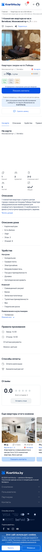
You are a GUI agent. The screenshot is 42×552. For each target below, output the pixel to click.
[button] (32, 430)
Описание (16, 123)
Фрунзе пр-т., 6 (9, 447)
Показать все (7, 317)
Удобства (28, 123)
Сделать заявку (23, 111)
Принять (11, 548)
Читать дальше (7, 213)
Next (37, 45)
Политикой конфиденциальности (24, 542)
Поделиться (22, 26)
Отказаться (31, 548)
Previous (4, 45)
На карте (37, 69)
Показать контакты (21, 91)
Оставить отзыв (21, 401)
